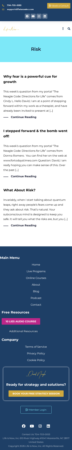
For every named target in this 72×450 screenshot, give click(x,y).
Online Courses (36, 278)
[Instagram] (39, 16)
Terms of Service (36, 346)
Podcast (36, 298)
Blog (36, 291)
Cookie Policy (36, 360)
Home (36, 264)
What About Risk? (19, 190)
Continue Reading (23, 117)
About (36, 284)
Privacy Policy (36, 353)
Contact (36, 304)
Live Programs (36, 271)
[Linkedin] (44, 16)
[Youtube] (33, 16)
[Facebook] (27, 16)
